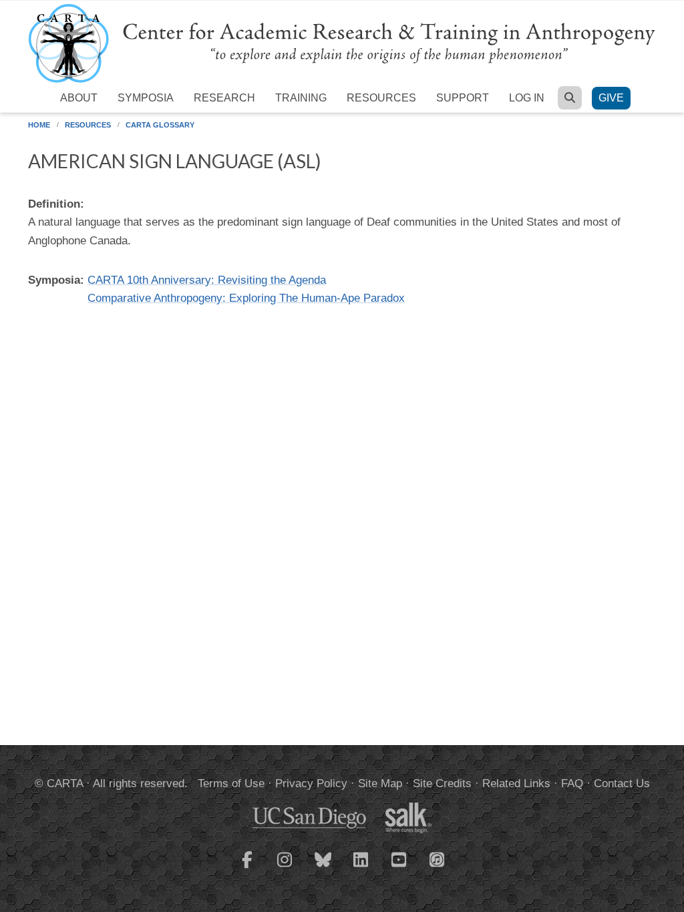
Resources (381, 97)
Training (301, 97)
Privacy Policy (311, 783)
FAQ (572, 783)
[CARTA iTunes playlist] (437, 858)
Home (39, 125)
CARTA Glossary (160, 125)
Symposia (146, 97)
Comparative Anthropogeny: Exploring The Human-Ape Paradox (246, 298)
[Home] (342, 42)
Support (462, 97)
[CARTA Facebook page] (247, 868)
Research (224, 97)
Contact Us (622, 783)
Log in (526, 97)
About (79, 97)
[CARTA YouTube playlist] (399, 868)
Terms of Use (231, 783)
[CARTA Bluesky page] (323, 868)
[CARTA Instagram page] (285, 868)
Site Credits (442, 783)
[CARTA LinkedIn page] (361, 868)
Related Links (516, 783)
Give (611, 97)
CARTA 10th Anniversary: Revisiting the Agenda (207, 280)
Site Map (380, 783)
